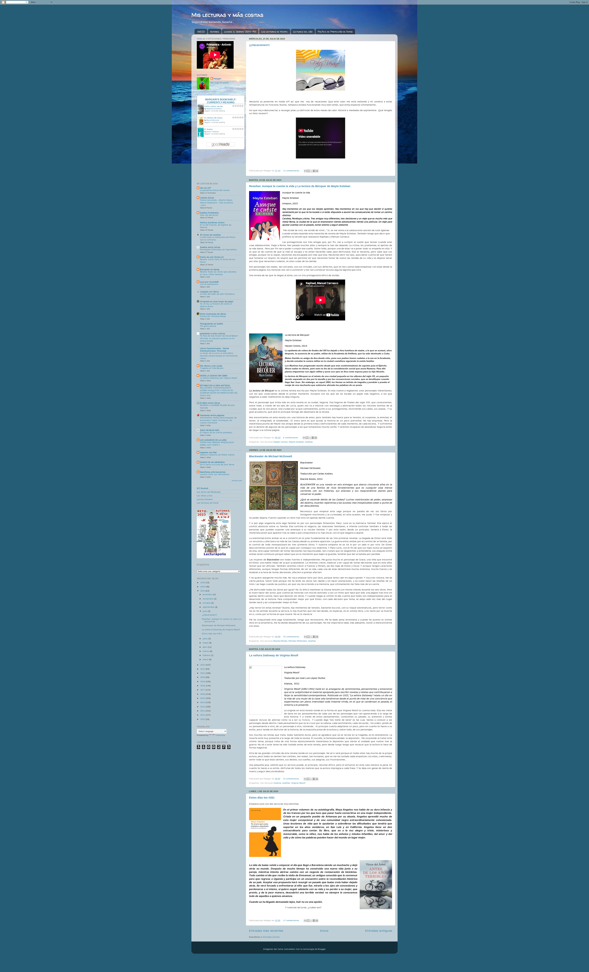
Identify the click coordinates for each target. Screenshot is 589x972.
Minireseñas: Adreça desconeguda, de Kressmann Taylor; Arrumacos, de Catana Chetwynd (218, 420)
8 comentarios (290, 437)
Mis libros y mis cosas (211, 365)
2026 (203, 582)
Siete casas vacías (213, 106)
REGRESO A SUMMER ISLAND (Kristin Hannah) (217, 406)
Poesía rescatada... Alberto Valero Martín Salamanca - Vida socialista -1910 (216, 202)
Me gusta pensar (208, 326)
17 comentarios (291, 920)
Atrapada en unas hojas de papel (216, 301)
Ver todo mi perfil (220, 82)
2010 (203, 719)
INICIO (201, 31)
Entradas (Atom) (271, 937)
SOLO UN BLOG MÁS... (210, 430)
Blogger (321, 949)
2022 (203, 669)
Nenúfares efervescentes (213, 472)
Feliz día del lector (209, 215)
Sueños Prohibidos (209, 212)
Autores (214, 31)
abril (205, 647)
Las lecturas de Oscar (208, 502)
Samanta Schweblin (214, 109)
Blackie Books (280, 640)
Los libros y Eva (204, 495)
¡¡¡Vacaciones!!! (259, 45)
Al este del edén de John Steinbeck (217, 294)
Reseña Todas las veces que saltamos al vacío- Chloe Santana (218, 273)
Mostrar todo (237, 481)
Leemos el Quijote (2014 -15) (240, 31)
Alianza (277, 783)
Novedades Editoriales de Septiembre (218, 249)
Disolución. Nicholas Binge (213, 316)
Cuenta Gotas (207, 197)
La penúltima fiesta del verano (215, 190)
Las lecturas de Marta (274, 31)
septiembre (209, 607)
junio (205, 638)
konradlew (289, 949)
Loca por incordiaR (209, 281)
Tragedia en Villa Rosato (211, 368)
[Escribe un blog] (308, 170)
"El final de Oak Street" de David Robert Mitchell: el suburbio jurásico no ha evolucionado (219, 338)
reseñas (309, 441)
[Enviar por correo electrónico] (305, 170)
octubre (207, 602)
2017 (203, 689)
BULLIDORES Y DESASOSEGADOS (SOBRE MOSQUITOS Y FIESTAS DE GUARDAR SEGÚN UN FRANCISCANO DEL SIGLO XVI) (219, 391)
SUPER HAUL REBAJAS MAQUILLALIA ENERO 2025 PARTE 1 (217, 443)
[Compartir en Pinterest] (317, 170)
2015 (203, 698)
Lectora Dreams (205, 499)
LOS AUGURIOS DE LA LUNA (213, 440)
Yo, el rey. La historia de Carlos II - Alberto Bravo (216, 305)
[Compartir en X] (311, 170)
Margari (217, 78)
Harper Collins (280, 441)
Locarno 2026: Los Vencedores (214, 474)
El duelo (208, 129)
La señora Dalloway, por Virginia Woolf (218, 378)
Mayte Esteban (296, 441)
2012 (203, 710)
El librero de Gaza (213, 117)
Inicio (324, 930)
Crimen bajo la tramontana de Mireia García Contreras (217, 238)
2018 (203, 685)
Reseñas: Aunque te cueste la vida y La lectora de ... (221, 620)
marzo (206, 651)
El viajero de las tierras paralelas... (216, 432)
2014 (203, 702)
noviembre (208, 598)
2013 (203, 706)
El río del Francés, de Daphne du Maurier (215, 226)
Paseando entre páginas (212, 415)
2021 (203, 673)
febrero (207, 655)
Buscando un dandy (209, 269)
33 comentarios (291, 636)
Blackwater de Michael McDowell (270, 456)
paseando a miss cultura (212, 333)
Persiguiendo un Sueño (211, 323)
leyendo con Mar (208, 452)
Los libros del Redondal (209, 492)
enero (206, 659)
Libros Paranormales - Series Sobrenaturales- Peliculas (214, 349)
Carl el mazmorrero (209, 284)
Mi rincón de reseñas (210, 234)
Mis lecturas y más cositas (227, 15)
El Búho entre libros (210, 402)
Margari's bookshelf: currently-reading (220, 101)
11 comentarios (291, 170)
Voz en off (205, 187)
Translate (220, 735)
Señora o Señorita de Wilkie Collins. (217, 454)
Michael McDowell (298, 640)
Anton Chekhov (213, 132)
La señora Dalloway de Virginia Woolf (273, 655)
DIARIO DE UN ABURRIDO (212, 462)
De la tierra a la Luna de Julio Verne (217, 464)
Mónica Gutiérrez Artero (212, 222)
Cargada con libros (209, 291)
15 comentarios (291, 778)
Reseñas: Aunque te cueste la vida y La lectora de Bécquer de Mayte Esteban (299, 186)
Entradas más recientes (266, 930)
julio (205, 611)
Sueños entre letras (210, 247)
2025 (203, 586)
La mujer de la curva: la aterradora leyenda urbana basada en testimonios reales (219, 356)
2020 (203, 677)
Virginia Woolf (298, 783)
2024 (203, 590)
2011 (203, 714)
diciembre (208, 594)
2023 (203, 664)
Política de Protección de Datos (335, 31)
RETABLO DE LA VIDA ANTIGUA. (215, 385)
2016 (203, 694)
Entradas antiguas (378, 930)
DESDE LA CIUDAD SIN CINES (213, 375)
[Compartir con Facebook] (314, 170)
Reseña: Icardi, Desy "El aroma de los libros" (217, 260)
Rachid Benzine (213, 120)
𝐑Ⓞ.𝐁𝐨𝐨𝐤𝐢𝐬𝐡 (202, 488)
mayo (206, 642)
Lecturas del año (302, 31)
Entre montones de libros (213, 313)
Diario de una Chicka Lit (212, 257)
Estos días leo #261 (262, 797)
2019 (203, 681)
